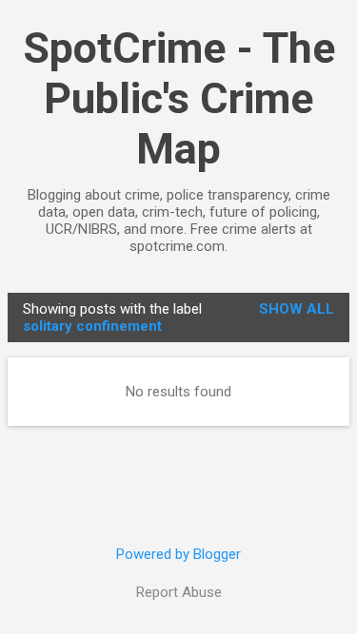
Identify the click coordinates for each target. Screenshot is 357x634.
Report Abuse (179, 592)
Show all (296, 308)
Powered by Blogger (178, 554)
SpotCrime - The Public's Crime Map (179, 98)
